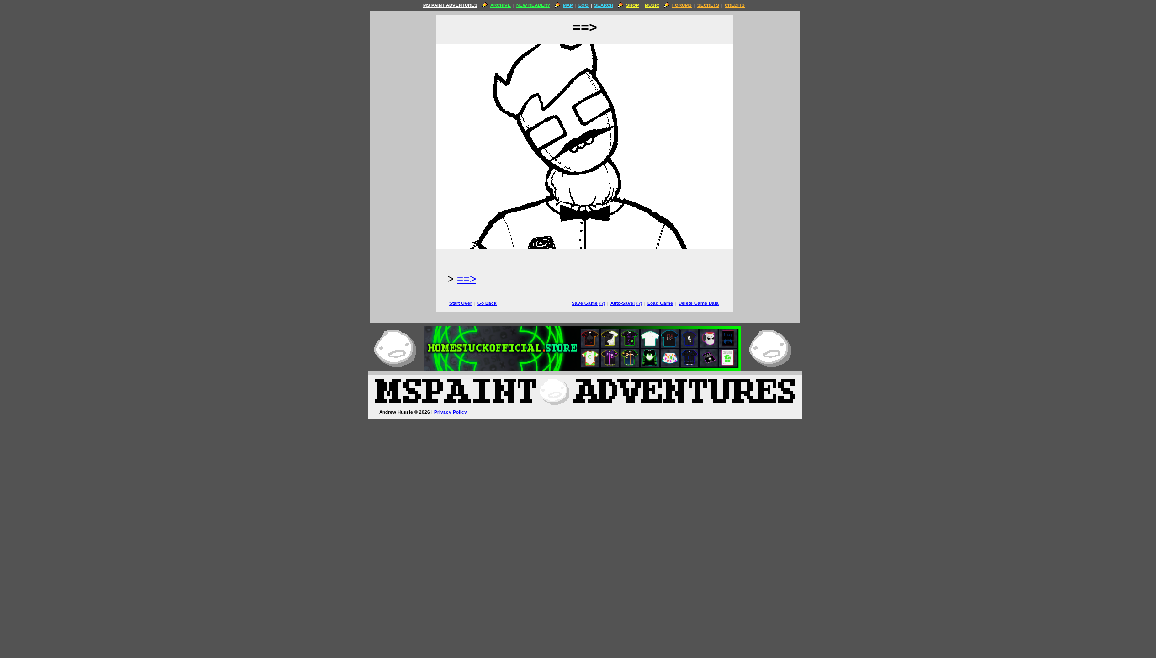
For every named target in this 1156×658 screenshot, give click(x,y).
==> (466, 278)
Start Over (460, 303)
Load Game (660, 303)
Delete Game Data (699, 303)
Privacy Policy (450, 411)
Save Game (585, 303)
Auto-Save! (622, 303)
